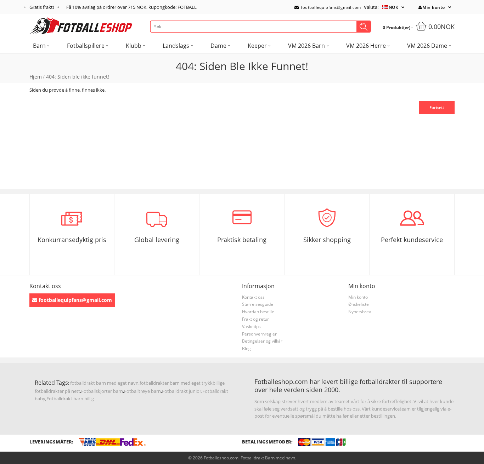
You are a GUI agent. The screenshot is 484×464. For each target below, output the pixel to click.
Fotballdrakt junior (181, 391)
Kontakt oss (253, 297)
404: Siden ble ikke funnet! (77, 76)
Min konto (433, 7)
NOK (394, 7)
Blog (246, 348)
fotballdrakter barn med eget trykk (176, 383)
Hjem (35, 76)
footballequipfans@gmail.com (330, 7)
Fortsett (436, 107)
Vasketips (251, 326)
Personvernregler (259, 334)
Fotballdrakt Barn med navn (268, 458)
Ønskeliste (358, 304)
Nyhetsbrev (359, 312)
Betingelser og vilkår (262, 341)
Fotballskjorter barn (102, 391)
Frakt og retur (255, 319)
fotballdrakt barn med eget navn (104, 383)
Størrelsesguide (257, 304)
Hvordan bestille (258, 312)
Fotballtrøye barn (142, 391)
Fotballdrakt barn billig (70, 398)
